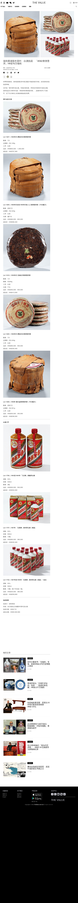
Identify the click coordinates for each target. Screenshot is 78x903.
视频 (30, 6)
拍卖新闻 (17, 6)
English (4, 797)
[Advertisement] (26, 630)
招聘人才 (19, 795)
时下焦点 (3, 6)
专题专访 (10, 6)
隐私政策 (19, 797)
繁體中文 (5, 794)
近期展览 (24, 6)
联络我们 (19, 794)
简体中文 (5, 795)
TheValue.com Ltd (38, 804)
